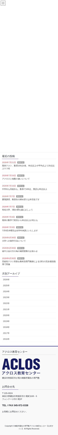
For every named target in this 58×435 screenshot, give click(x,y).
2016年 (6, 339)
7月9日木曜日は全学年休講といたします (20, 230)
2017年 (6, 333)
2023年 (6, 297)
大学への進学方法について (14, 241)
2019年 (6, 321)
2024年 (6, 291)
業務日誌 (21, 162)
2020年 (6, 315)
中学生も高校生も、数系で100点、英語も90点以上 (24, 189)
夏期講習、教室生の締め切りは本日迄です (21, 199)
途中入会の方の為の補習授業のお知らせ (20, 251)
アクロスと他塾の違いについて (16, 179)
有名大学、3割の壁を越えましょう (17, 210)
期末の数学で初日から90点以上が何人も (20, 220)
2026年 (6, 279)
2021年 (6, 309)
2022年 (6, 303)
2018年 (6, 327)
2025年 (6, 285)
